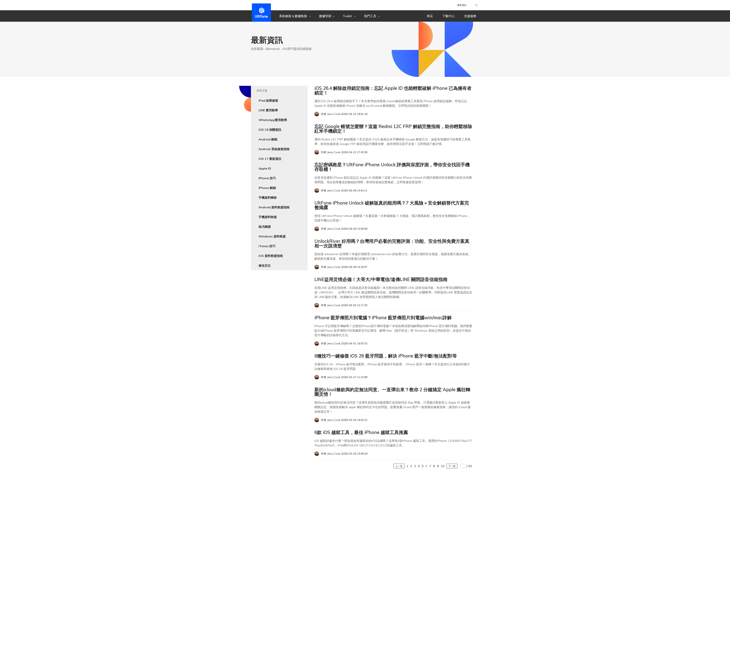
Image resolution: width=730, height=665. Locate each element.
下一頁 (451, 466)
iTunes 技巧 (267, 246)
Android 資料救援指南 (274, 207)
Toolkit (348, 16)
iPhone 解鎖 (267, 188)
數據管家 (325, 16)
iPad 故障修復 (268, 100)
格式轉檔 (265, 227)
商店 (430, 16)
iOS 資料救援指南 (271, 256)
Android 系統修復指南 (274, 149)
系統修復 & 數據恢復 (293, 16)
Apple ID (265, 168)
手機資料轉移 (268, 197)
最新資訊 (461, 5)
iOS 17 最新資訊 (270, 159)
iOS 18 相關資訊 (270, 129)
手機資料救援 (268, 217)
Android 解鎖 (268, 139)
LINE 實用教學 (268, 110)
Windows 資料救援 (272, 236)
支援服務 (470, 16)
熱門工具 (370, 16)
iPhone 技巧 (267, 178)
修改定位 (265, 265)
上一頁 (399, 466)
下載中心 (448, 16)
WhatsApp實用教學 (273, 120)
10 (442, 466)
